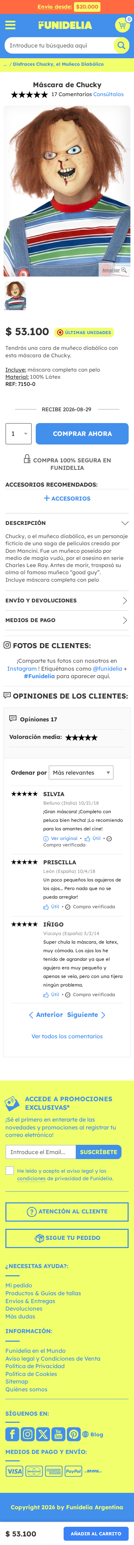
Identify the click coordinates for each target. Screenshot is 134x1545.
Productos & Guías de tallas (43, 1293)
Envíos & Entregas (30, 1301)
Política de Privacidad (35, 1366)
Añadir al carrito (96, 1533)
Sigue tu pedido (72, 1237)
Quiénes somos (26, 1389)
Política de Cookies (31, 1373)
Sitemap (16, 1381)
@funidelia (107, 668)
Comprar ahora (82, 433)
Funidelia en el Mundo (35, 1350)
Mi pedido (18, 1285)
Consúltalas (108, 94)
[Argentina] (12, 1435)
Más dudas (20, 1316)
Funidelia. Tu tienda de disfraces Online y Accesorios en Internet (65, 25)
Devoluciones (24, 1308)
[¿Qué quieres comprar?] (10, 25)
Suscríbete (98, 1152)
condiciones (31, 1178)
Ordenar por (29, 772)
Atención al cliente (72, 1211)
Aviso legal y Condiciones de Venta (52, 1358)
